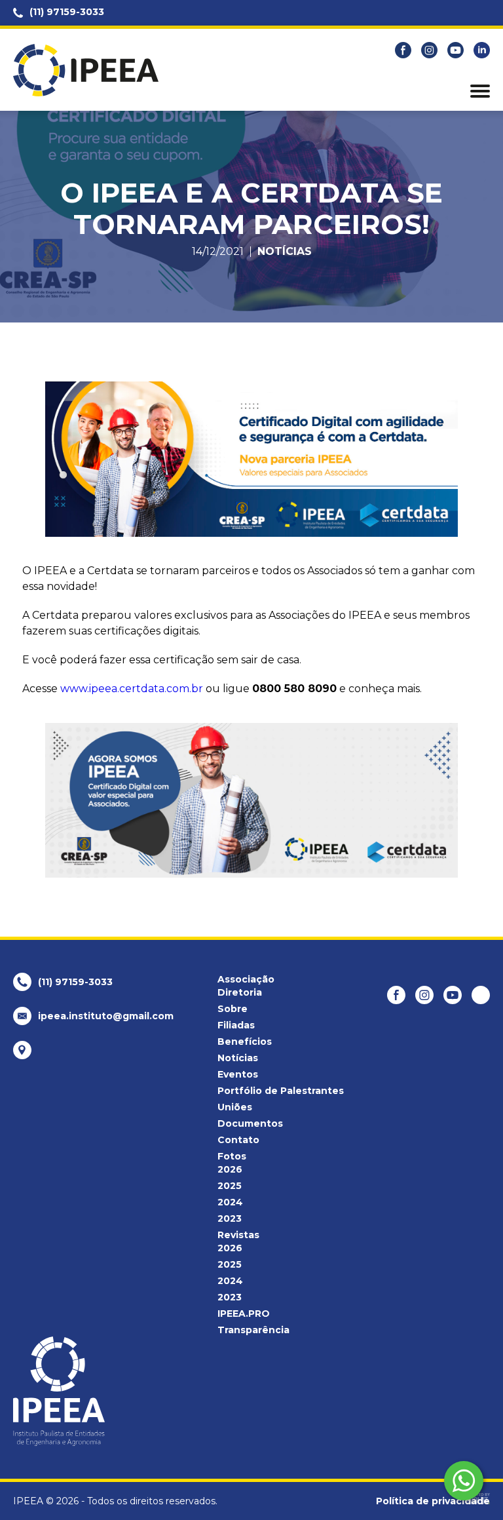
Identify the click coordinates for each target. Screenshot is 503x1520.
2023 (229, 1218)
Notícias (284, 251)
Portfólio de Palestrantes (280, 1091)
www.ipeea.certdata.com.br (131, 688)
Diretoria (239, 992)
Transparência (253, 1330)
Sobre (232, 1009)
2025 (229, 1186)
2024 (230, 1202)
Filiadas (236, 1025)
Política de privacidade (433, 1501)
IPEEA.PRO (243, 1313)
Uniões (234, 1107)
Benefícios (244, 1041)
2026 (229, 1169)
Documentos (250, 1123)
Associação (245, 979)
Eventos (237, 1074)
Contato (238, 1140)
